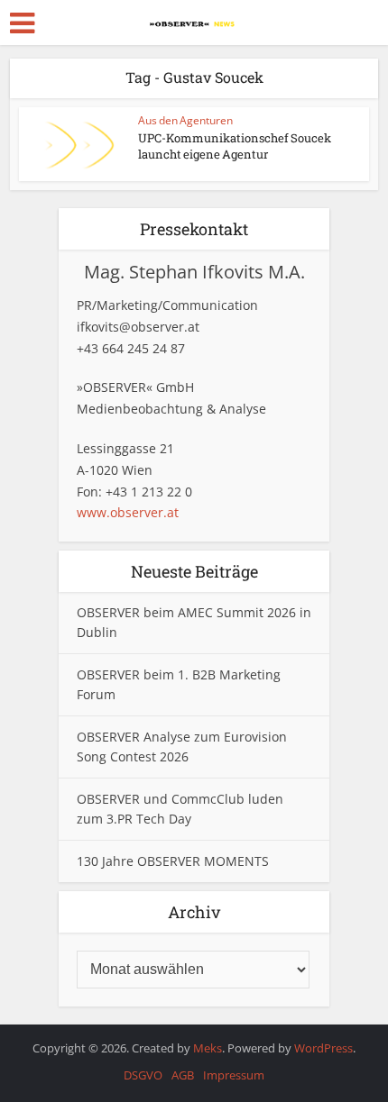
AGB (182, 1075)
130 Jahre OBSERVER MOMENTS (173, 861)
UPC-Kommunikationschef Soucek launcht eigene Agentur (234, 146)
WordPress (323, 1048)
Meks (207, 1048)
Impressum (233, 1075)
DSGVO (143, 1075)
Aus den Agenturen (185, 120)
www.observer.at (128, 512)
